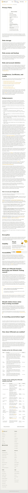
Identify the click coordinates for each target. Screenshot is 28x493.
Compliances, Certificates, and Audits (12, 75)
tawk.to (14, 409)
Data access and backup (10, 53)
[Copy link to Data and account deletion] (21, 63)
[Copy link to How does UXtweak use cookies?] (2, 333)
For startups (16, 446)
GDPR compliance (16, 473)
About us (3, 433)
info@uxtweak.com (6, 70)
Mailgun (12, 152)
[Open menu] (25, 1)
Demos (15, 436)
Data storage (6, 40)
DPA (15, 478)
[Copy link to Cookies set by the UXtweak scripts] (22, 350)
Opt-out (15, 475)
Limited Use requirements (15, 217)
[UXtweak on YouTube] (5, 445)
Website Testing (4, 455)
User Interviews (4, 473)
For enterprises (16, 443)
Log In (12, 1)
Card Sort (3, 459)
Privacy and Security (9, 4)
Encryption (6, 235)
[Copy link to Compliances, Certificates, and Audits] (7, 76)
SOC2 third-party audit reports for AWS (9, 88)
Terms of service (16, 480)
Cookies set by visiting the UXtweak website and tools (12, 380)
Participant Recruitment (5, 454)
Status (15, 467)
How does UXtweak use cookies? (13, 332)
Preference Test (4, 464)
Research (15, 457)
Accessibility (6, 253)
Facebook (15, 418)
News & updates (16, 462)
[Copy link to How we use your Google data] (19, 191)
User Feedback (4, 476)
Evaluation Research (4, 478)
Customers (3, 436)
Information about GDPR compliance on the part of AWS (11, 83)
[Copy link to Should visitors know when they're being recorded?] (19, 303)
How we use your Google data (10, 191)
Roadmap (15, 441)
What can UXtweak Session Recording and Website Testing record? (13, 270)
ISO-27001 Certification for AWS (8, 86)
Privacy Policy (16, 476)
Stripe (6, 92)
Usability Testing (4, 475)
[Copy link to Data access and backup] (19, 53)
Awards (3, 438)
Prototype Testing (4, 457)
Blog (15, 452)
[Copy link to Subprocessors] (13, 98)
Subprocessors (7, 98)
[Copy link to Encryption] (10, 235)
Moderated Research (4, 452)
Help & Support (4, 4)
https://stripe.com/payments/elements (7, 164)
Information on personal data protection (18, 249)
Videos (15, 459)
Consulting (3, 441)
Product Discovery (4, 480)
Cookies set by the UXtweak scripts (12, 350)
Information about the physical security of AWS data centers (12, 82)
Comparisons (16, 438)
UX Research (3, 471)
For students (16, 448)
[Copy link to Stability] (8, 243)
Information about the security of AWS (9, 81)
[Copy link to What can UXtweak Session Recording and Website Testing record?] (8, 272)
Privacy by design (16, 471)
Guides (15, 454)
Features (15, 433)
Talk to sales (3, 443)
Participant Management (5, 467)
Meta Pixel (15, 414)
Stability (5, 244)
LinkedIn (10, 418)
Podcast (15, 455)
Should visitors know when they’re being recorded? (11, 302)
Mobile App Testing (4, 462)
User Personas (4, 481)
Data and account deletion (11, 63)
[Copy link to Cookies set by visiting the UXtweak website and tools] (12, 381)
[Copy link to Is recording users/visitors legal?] (2, 318)
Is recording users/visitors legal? (13, 317)
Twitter (13, 418)
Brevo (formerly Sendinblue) (11, 135)
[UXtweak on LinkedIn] (2, 445)
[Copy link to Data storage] (11, 40)
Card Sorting (3, 483)
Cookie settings (16, 481)
